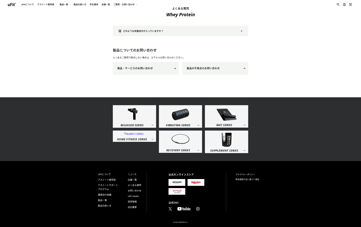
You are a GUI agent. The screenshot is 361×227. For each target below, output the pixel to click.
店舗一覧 (132, 179)
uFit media (133, 196)
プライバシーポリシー (245, 174)
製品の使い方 (104, 205)
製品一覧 (102, 200)
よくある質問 (134, 185)
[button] (47, 4)
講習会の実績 (104, 194)
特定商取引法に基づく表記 (247, 179)
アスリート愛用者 (107, 179)
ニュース (132, 174)
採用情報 (132, 201)
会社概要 (132, 207)
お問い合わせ (134, 190)
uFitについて (104, 174)
